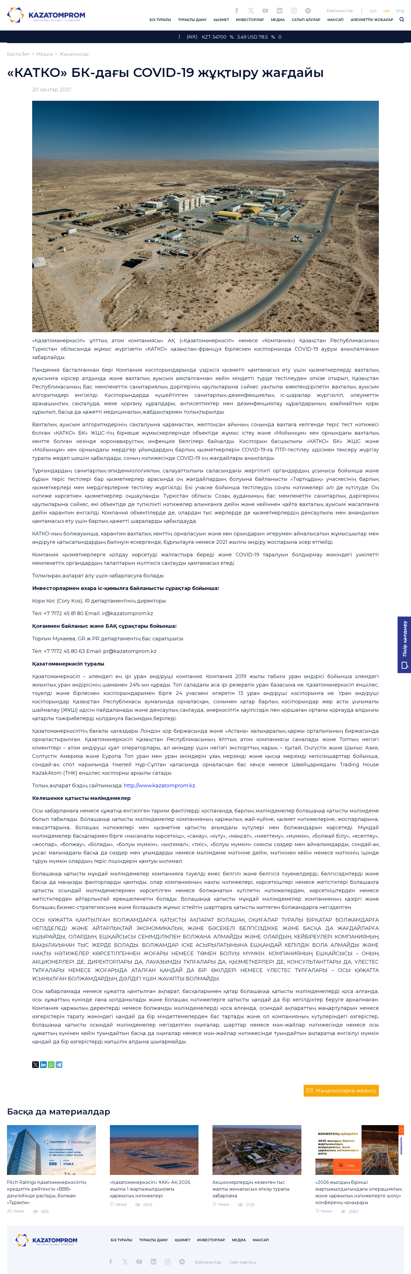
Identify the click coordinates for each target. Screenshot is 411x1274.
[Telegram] (59, 1064)
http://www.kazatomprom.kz (159, 786)
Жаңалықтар (74, 54)
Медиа (44, 54)
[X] (35, 1064)
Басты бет (18, 54)
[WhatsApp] (51, 1064)
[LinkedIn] (43, 1064)
